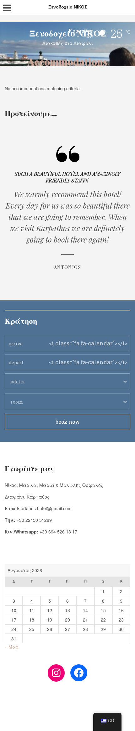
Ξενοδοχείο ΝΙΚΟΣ (67, 33)
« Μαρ (12, 647)
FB (65, 712)
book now (68, 421)
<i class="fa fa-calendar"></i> (88, 343)
